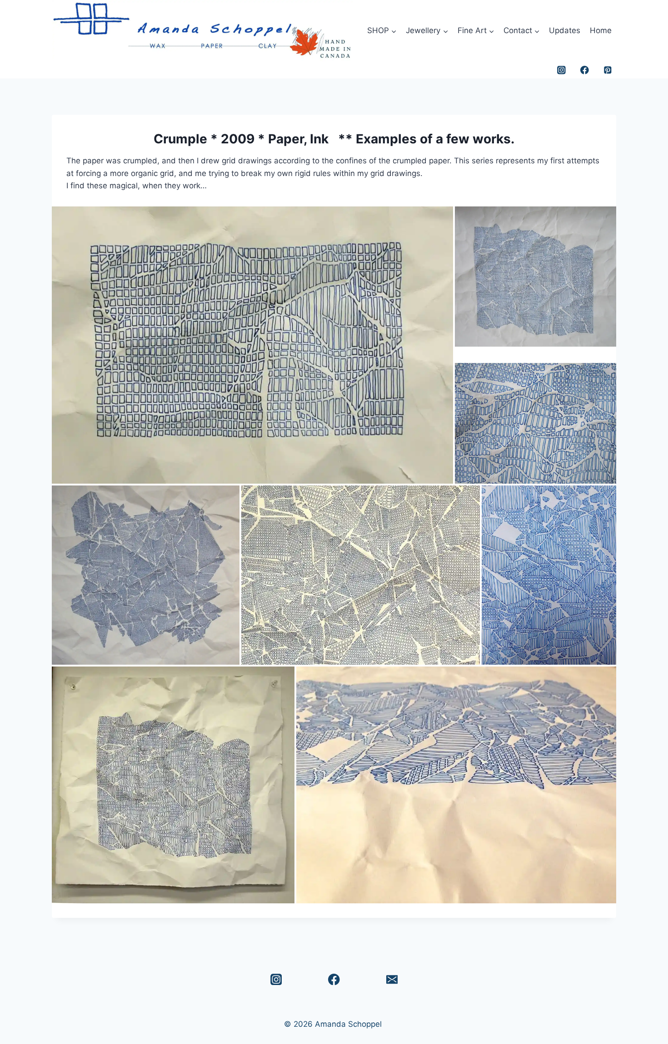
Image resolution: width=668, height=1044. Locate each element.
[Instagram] (561, 70)
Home (601, 30)
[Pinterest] (607, 70)
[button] (252, 345)
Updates (564, 30)
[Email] (392, 979)
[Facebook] (584, 70)
